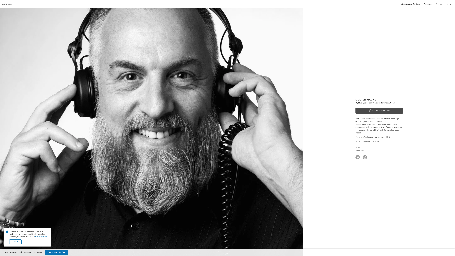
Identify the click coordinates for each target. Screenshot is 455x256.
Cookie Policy (41, 236)
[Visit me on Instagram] (365, 158)
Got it (15, 241)
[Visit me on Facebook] (357, 158)
